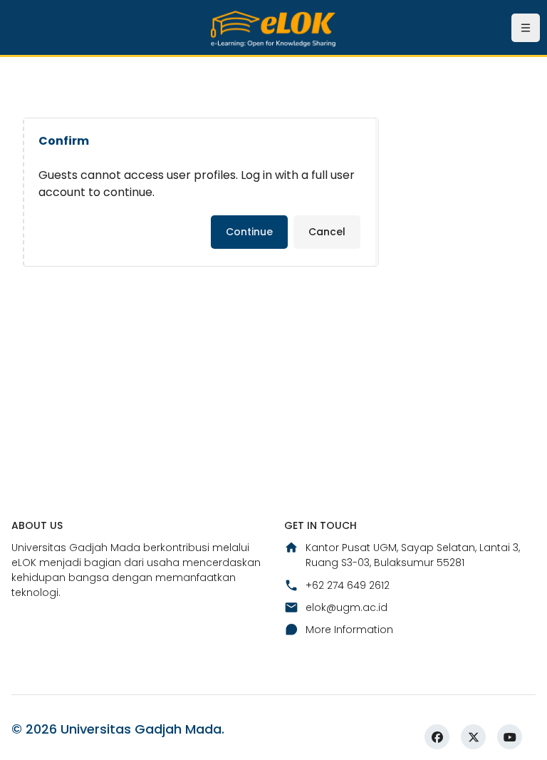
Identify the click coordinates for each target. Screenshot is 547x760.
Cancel (326, 232)
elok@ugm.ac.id (346, 607)
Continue (249, 232)
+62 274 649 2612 (348, 585)
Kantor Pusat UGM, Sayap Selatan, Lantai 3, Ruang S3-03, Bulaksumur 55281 (413, 555)
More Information (349, 629)
